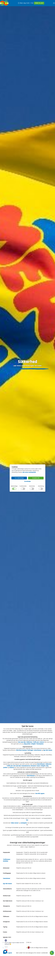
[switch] (14, 489)
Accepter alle (35, 478)
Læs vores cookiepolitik (29, 472)
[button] (27, 481)
